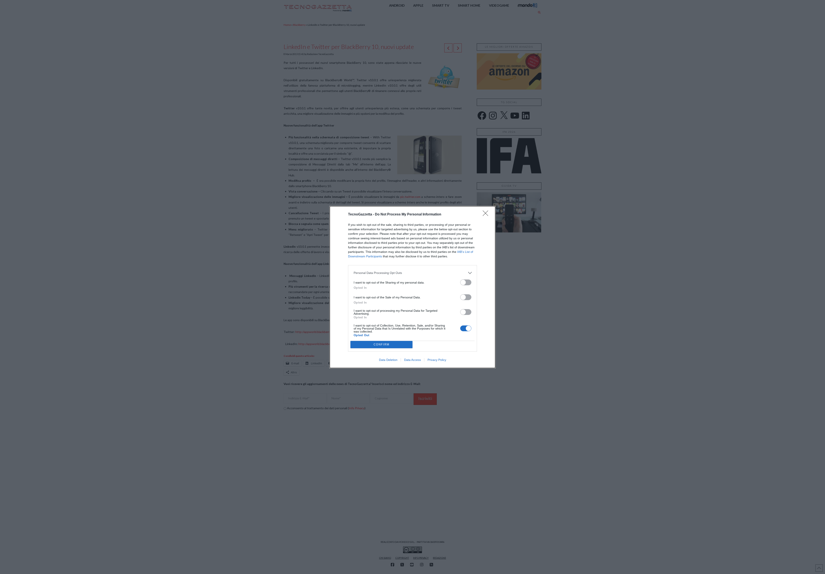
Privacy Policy (437, 360)
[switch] (465, 282)
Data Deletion (388, 360)
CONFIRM (382, 344)
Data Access (412, 360)
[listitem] (412, 273)
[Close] (487, 215)
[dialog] (412, 287)
